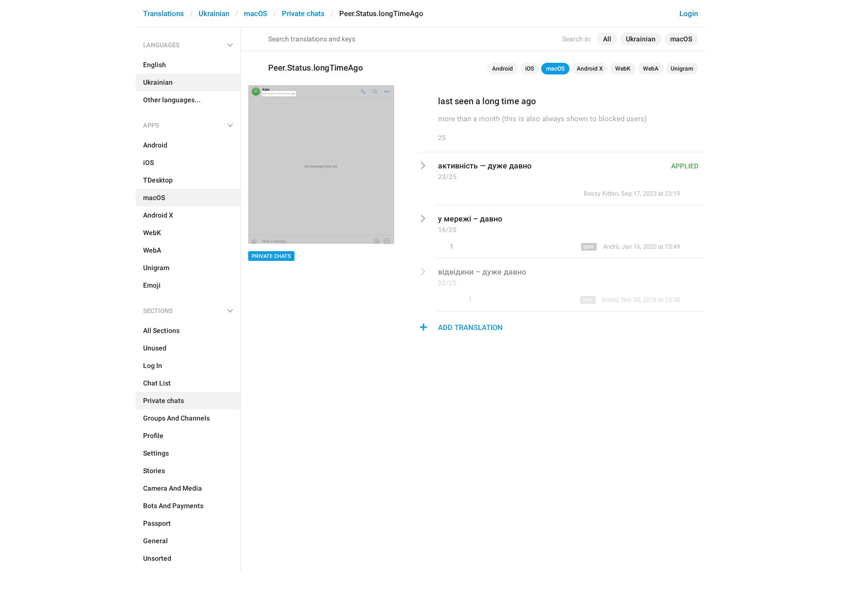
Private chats (303, 13)
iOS (529, 68)
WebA (650, 68)
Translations (163, 13)
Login (688, 13)
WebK (623, 68)
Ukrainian (214, 13)
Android (502, 68)
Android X (590, 68)
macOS (255, 13)
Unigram (682, 68)
